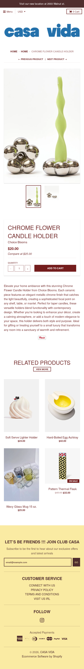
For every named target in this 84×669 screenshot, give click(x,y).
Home (13, 51)
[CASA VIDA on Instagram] (42, 620)
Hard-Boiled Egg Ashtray (62, 437)
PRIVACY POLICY (42, 590)
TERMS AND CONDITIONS (42, 594)
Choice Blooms (17, 242)
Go (76, 562)
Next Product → (57, 59)
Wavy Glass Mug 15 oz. (21, 506)
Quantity (13, 262)
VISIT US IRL (42, 599)
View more (42, 369)
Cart (76, 11)
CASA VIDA (47, 652)
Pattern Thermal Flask (62, 489)
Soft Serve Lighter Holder (21, 437)
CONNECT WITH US (42, 585)
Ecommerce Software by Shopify (42, 656)
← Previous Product (30, 59)
